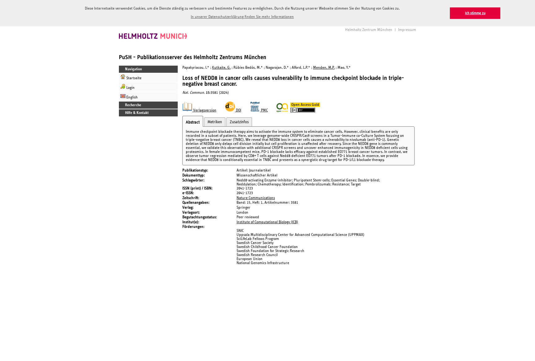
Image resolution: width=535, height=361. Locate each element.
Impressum (407, 30)
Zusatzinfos (239, 122)
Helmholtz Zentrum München (368, 30)
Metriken (214, 122)
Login (130, 88)
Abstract (193, 122)
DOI (238, 110)
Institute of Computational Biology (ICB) (267, 222)
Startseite (133, 78)
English (131, 97)
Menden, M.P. (324, 68)
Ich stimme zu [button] (475, 13)
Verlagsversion (204, 110)
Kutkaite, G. (221, 68)
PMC (264, 110)
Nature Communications (256, 198)
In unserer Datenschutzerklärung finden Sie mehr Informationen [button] (242, 17)
